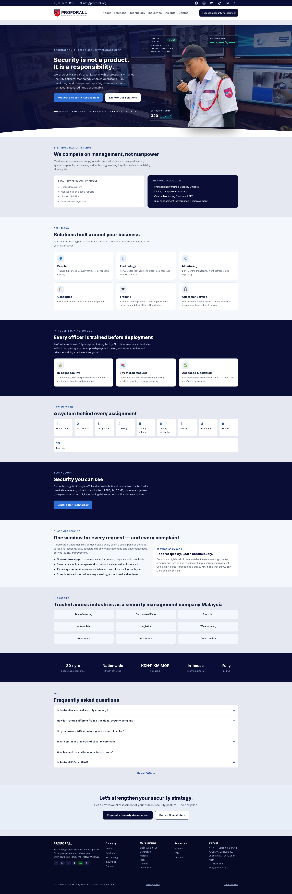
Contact (184, 13)
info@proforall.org (218, 867)
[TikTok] (219, 3)
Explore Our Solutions (123, 97)
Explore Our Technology (73, 504)
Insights (170, 13)
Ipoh (142, 859)
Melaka (144, 855)
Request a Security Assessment (219, 12)
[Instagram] (204, 3)
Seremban (145, 851)
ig (62, 863)
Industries (155, 13)
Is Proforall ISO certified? (72, 762)
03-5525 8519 (216, 863)
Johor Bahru (146, 867)
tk (74, 863)
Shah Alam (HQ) (148, 847)
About (107, 13)
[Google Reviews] (235, 3)
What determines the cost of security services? (86, 741)
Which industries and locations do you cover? (85, 752)
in (68, 863)
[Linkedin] (212, 3)
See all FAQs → (146, 773)
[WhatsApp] (227, 3)
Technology (137, 13)
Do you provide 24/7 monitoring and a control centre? (90, 731)
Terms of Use (231, 884)
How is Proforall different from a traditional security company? (96, 720)
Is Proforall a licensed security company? (82, 710)
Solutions (120, 13)
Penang (144, 863)
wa (80, 863)
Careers (110, 866)
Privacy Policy (153, 884)
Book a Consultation (172, 815)
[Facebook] (196, 3)
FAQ (177, 853)
